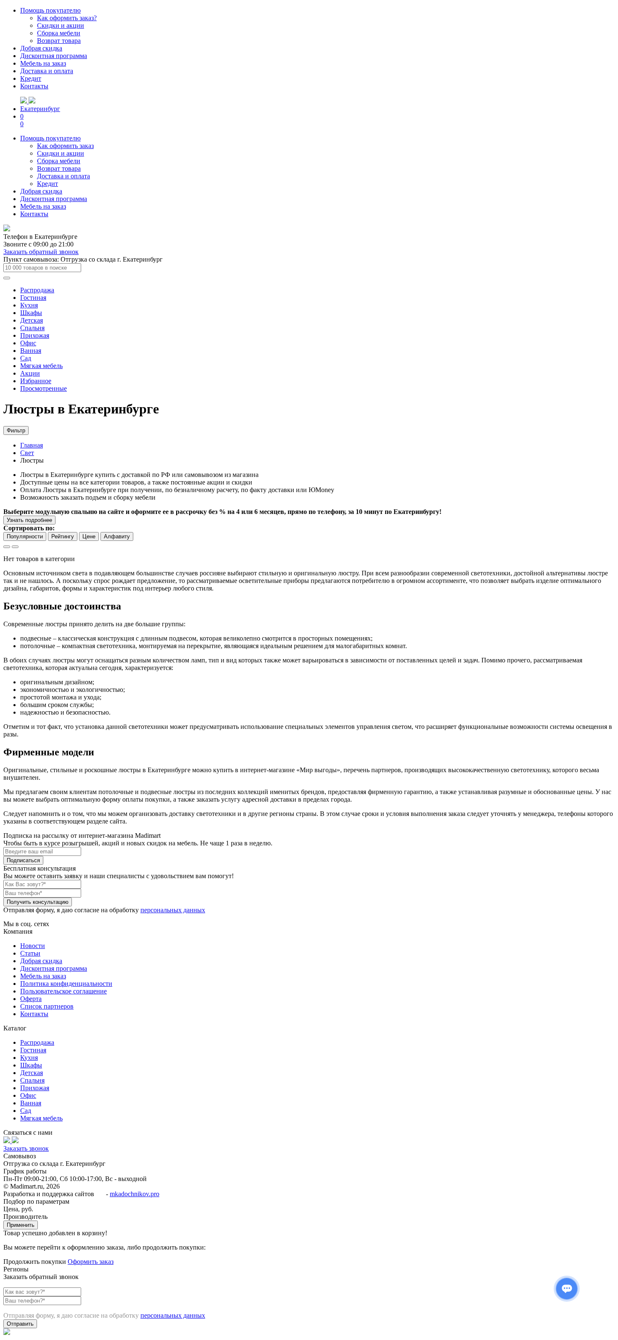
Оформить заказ (91, 1261)
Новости (32, 945)
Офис (28, 343)
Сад (25, 358)
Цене (88, 536)
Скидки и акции (60, 25)
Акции (30, 373)
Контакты (34, 86)
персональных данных (172, 910)
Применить (20, 1225)
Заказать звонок (26, 1148)
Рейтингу (62, 536)
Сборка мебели (58, 33)
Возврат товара (59, 40)
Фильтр (16, 430)
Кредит (30, 78)
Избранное (35, 380)
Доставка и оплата (46, 70)
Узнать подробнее (29, 520)
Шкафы (31, 312)
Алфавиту (117, 536)
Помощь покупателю (50, 10)
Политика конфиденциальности (66, 983)
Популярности (25, 536)
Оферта (31, 998)
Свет (27, 452)
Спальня (32, 327)
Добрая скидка (41, 48)
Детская (31, 320)
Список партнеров (47, 1006)
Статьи (30, 953)
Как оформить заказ (65, 145)
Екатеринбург (40, 108)
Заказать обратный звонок (41, 251)
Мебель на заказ (43, 63)
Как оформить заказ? (67, 17)
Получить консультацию (38, 902)
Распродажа (37, 290)
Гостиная (33, 297)
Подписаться (23, 860)
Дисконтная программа (53, 55)
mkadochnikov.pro (134, 1193)
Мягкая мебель (41, 365)
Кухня (29, 305)
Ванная (30, 350)
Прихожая (34, 335)
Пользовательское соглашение (63, 991)
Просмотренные (43, 388)
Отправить (20, 1324)
